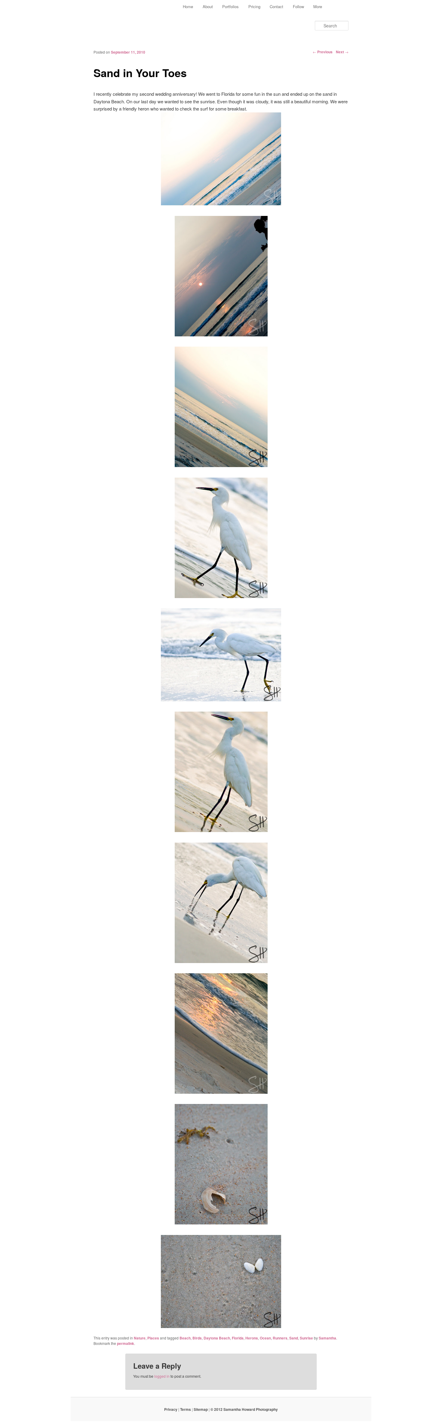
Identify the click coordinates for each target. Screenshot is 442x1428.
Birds (197, 1338)
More (317, 6)
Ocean (265, 1338)
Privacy (170, 1409)
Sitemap (201, 1409)
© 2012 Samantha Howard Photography (244, 1409)
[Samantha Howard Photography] (120, 16)
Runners (280, 1338)
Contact (276, 6)
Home (188, 6)
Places (153, 1338)
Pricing (254, 6)
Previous (323, 52)
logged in (162, 1376)
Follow (298, 6)
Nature (140, 1338)
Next (342, 52)
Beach (185, 1338)
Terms (185, 1409)
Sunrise (306, 1338)
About (208, 6)
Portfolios (230, 6)
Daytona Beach (217, 1338)
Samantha (327, 1338)
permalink (125, 1343)
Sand (293, 1338)
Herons (251, 1338)
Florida (238, 1338)
